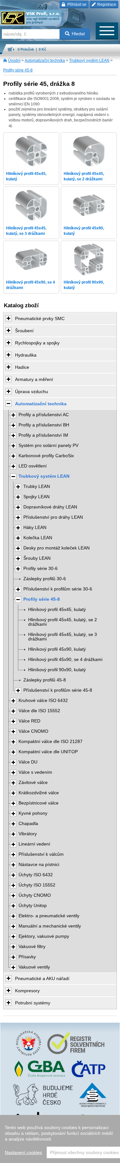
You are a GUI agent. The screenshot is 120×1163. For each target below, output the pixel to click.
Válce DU (28, 762)
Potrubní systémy (32, 1002)
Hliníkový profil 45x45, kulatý (57, 609)
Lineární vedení (34, 844)
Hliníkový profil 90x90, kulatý (57, 669)
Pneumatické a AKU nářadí (42, 978)
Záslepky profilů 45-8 (44, 680)
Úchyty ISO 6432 (36, 874)
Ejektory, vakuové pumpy (44, 936)
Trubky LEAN (36, 486)
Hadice (22, 367)
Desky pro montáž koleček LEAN (56, 548)
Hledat (78, 33)
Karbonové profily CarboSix (46, 455)
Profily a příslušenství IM (43, 435)
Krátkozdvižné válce (39, 792)
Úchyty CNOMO (35, 895)
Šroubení (24, 330)
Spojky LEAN (36, 496)
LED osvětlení (33, 466)
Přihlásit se (76, 4)
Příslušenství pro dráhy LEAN (53, 517)
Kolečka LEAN (37, 537)
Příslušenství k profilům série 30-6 (57, 589)
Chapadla (28, 823)
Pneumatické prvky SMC (40, 318)
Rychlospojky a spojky (37, 342)
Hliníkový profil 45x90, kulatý (57, 649)
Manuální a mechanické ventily (50, 926)
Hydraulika (25, 355)
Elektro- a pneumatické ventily (49, 915)
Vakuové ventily (34, 967)
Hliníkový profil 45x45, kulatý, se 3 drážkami (62, 636)
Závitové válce (33, 782)
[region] (60, 1139)
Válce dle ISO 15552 (39, 710)
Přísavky (27, 956)
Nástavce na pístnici (39, 864)
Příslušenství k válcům (41, 854)
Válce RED (29, 721)
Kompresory (27, 990)
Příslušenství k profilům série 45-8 (57, 690)
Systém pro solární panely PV (48, 445)
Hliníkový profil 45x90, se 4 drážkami (65, 659)
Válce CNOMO (33, 731)
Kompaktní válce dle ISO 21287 (51, 741)
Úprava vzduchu (31, 391)
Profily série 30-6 (40, 568)
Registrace (106, 4)
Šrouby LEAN (37, 558)
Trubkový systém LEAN (89, 60)
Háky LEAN (34, 527)
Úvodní (14, 60)
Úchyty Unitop (33, 905)
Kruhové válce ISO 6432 (43, 700)
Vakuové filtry (32, 946)
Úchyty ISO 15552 (37, 885)
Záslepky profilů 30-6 (44, 578)
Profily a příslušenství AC (44, 414)
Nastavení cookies (23, 1152)
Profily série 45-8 (18, 70)
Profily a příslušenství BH (44, 425)
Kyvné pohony (33, 813)
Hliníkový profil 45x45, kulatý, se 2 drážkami (62, 622)
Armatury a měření (34, 379)
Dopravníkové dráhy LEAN (50, 507)
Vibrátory (28, 833)
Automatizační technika (45, 60)
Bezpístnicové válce (39, 803)
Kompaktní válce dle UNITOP (48, 751)
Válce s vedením (35, 772)
